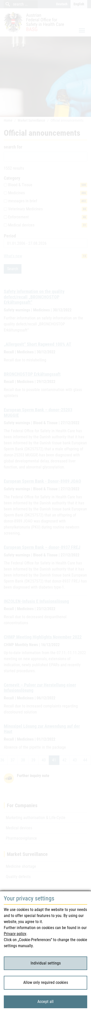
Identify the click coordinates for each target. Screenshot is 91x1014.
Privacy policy (15, 933)
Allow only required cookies (45, 982)
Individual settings (46, 963)
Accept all (45, 1001)
